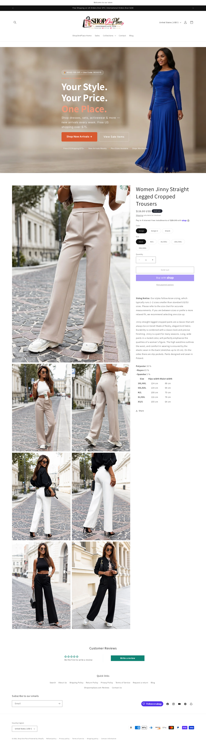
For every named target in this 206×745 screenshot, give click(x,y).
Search (53, 682)
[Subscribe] (59, 703)
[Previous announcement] (13, 8)
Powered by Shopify (36, 739)
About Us (62, 682)
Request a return (140, 682)
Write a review (127, 658)
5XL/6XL (144, 249)
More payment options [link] (165, 284)
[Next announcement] (193, 8)
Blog (153, 682)
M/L (153, 242)
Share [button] (141, 410)
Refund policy (51, 739)
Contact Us (117, 687)
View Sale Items (114, 136)
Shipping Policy (76, 682)
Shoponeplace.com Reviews (96, 687)
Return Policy (92, 682)
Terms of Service (123, 682)
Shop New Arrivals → (79, 136)
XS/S (142, 242)
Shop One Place (23, 739)
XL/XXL (165, 242)
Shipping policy (93, 739)
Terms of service (78, 739)
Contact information (108, 739)
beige (143, 231)
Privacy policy (64, 739)
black (169, 231)
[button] (15, 22)
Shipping (139, 215)
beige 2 (156, 231)
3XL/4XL (179, 242)
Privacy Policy (107, 682)
